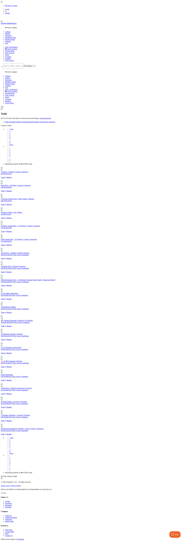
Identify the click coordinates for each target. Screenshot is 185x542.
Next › (11, 145)
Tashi (2, 177)
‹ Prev (11, 129)
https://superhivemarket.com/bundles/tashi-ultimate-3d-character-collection (30, 122)
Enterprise (8, 519)
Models (9, 177)
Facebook (8, 503)
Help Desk (8, 530)
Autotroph (20, 539)
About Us (8, 515)
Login (7, 9)
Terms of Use (5, 486)
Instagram (8, 505)
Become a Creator (11, 6)
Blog (6, 534)
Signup (7, 13)
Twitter (7, 501)
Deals (7, 55)
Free (6, 43)
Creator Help (9, 532)
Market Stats (9, 521)
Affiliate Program (11, 517)
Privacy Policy (16, 486)
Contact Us (9, 536)
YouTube (8, 507)
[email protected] (45, 118)
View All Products (11, 47)
